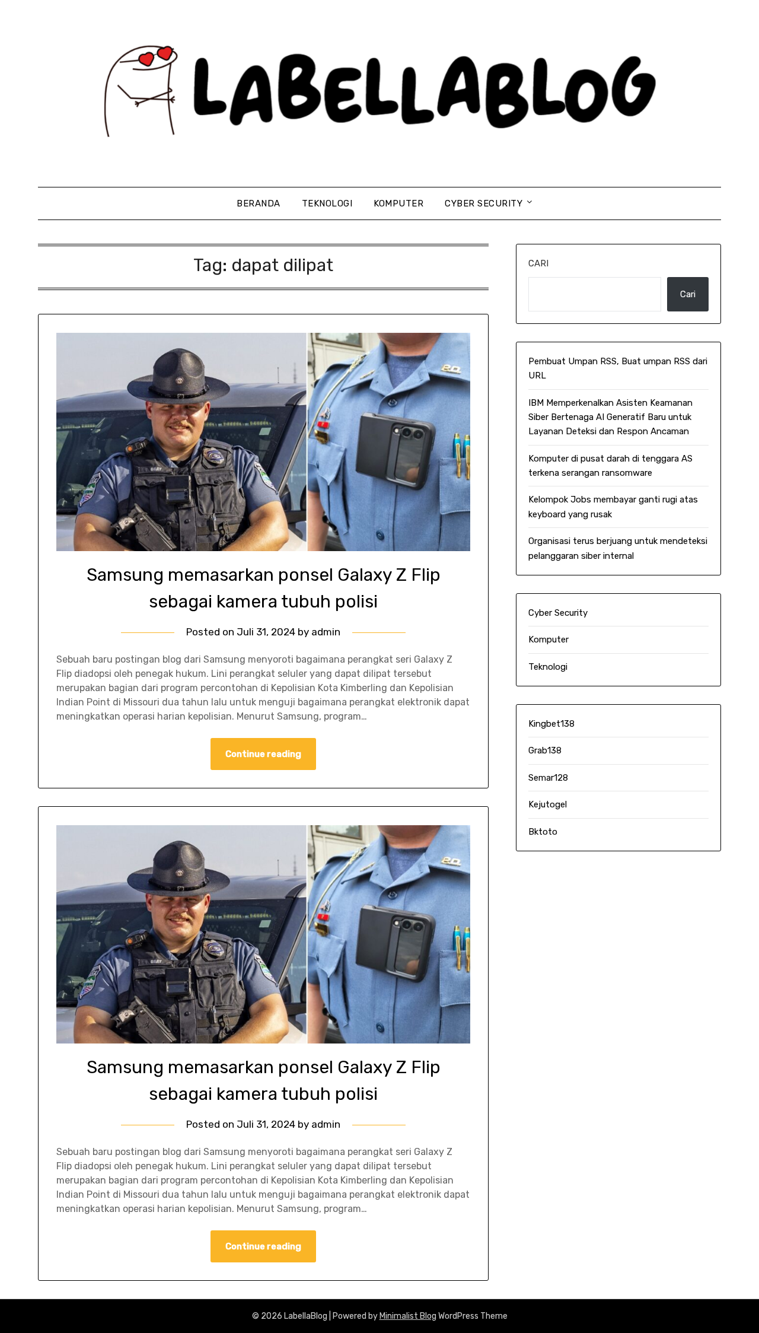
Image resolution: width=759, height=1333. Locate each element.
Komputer (398, 203)
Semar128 (548, 777)
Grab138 (545, 750)
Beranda (258, 203)
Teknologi (327, 203)
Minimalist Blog (408, 1316)
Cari (538, 263)
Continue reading (263, 754)
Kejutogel (547, 804)
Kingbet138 (551, 723)
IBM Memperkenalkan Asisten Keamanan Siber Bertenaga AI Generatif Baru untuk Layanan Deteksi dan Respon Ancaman (610, 417)
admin (325, 632)
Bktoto (542, 831)
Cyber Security (483, 203)
